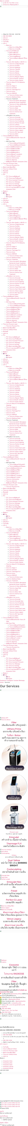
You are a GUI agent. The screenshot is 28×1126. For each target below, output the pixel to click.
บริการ (5, 43)
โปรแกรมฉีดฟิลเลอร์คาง (13, 152)
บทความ (5, 172)
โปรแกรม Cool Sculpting (16, 121)
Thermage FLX (14, 843)
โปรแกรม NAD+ (14, 134)
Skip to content (4, 1)
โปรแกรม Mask (13, 108)
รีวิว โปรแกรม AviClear (12, 183)
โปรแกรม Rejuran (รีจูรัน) (16, 76)
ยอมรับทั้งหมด (4, 1116)
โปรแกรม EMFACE (11, 93)
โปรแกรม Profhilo (14, 65)
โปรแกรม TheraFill (14, 69)
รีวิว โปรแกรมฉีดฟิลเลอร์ (13, 176)
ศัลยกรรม (9, 45)
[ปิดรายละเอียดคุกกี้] (1, 1125)
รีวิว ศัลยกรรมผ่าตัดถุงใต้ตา (13, 185)
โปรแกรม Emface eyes (16, 95)
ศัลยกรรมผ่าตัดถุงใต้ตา (9, 167)
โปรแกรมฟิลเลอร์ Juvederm (14, 154)
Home (2, 682)
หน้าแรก (5, 38)
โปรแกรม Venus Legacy (16, 130)
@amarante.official (16, 994)
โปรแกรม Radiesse (14, 67)
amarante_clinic (16, 1003)
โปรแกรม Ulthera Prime (10, 169)
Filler (14, 722)
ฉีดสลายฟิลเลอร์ (13, 52)
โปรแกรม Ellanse (14, 73)
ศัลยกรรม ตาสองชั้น (14, 49)
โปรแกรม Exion (10, 91)
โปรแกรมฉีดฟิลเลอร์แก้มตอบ (17, 145)
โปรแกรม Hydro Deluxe (16, 80)
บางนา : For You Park (11, 1010)
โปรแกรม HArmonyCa (12, 158)
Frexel (14, 890)
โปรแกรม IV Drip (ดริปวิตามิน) (18, 104)
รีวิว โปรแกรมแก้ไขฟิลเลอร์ (13, 178)
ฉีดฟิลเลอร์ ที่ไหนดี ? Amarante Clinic (16, 161)
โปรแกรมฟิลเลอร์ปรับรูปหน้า (17, 143)
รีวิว (4, 174)
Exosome (14, 965)
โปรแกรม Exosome (14, 75)
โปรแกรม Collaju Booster (16, 63)
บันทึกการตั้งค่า (4, 1122)
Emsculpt (14, 837)
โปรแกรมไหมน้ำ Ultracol (16, 78)
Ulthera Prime (14, 729)
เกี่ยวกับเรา (6, 39)
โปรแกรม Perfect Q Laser (16, 123)
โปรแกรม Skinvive (11, 159)
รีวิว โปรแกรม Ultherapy (13, 182)
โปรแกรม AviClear (11, 87)
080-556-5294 (6, 1012)
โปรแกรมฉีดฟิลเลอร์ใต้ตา (13, 148)
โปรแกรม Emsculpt (14, 117)
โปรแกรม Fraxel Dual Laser (17, 126)
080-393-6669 (6, 1008)
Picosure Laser (14, 832)
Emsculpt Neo (14, 882)
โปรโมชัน (6, 41)
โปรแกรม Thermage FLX (13, 89)
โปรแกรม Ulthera (14, 124)
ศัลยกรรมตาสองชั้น (14, 925)
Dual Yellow (14, 860)
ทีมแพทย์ (5, 171)
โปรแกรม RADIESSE (14, 973)
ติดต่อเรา (5, 191)
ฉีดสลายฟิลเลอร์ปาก (14, 54)
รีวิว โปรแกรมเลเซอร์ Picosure (14, 180)
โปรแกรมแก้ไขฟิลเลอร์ (12, 51)
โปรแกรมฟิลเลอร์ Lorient (13, 156)
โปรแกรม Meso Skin (15, 110)
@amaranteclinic (21, 1001)
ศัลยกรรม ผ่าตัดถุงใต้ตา (15, 47)
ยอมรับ (2, 1111)
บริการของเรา (4, 1044)
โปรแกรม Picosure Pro (12, 165)
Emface (14, 855)
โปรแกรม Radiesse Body (13, 97)
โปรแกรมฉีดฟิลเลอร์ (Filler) (10, 135)
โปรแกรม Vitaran (14, 71)
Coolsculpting (14, 869)
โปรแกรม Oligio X (11, 86)
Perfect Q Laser (14, 899)
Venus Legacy (14, 918)
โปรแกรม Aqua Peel (15, 106)
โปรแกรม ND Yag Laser (16, 132)
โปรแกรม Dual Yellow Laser (17, 128)
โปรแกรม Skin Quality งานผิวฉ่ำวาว (16, 62)
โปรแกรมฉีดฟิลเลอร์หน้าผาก (14, 147)
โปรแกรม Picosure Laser (10, 163)
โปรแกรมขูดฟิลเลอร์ (15, 56)
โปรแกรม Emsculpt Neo (16, 119)
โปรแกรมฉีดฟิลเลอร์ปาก (13, 150)
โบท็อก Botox (14, 735)
